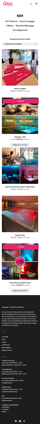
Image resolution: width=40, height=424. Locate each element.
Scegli (20, 95)
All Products (11, 21)
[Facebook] (16, 421)
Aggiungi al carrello (20, 145)
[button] (31, 4)
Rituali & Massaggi (25, 25)
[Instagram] (24, 421)
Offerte (9, 25)
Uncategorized (20, 30)
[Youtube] (20, 421)
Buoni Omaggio (27, 21)
